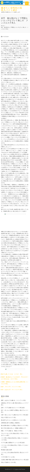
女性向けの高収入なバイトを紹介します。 (11, 12)
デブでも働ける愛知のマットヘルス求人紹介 (13, 442)
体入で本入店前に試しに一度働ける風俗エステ (13, 428)
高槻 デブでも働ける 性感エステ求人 (11, 431)
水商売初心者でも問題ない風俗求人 (10, 423)
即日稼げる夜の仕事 (6, 450)
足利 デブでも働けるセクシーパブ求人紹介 (13, 407)
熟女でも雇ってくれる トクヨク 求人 (11, 374)
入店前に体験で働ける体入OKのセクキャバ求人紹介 (15, 459)
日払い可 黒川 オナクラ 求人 (8, 417)
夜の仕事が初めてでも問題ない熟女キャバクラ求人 (14, 425)
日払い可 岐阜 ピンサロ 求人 (8, 462)
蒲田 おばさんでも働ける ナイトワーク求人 (13, 400)
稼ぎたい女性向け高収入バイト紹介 (11, 9)
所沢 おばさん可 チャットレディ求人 (11, 389)
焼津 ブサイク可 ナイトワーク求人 (11, 386)
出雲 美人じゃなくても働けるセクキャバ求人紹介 (14, 415)
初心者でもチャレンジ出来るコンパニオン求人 (13, 420)
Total (16, 469)
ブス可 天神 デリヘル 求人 (8, 457)
